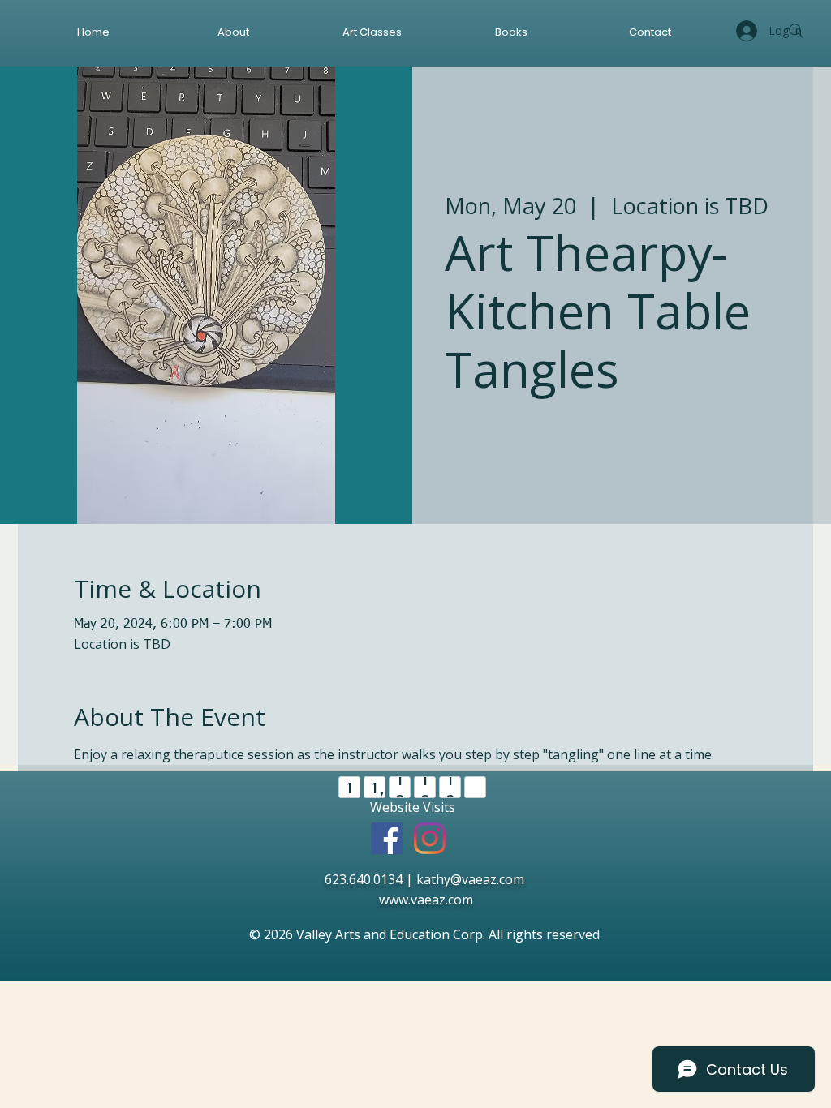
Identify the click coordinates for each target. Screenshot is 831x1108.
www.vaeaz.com (427, 899)
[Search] (796, 31)
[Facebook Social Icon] (387, 838)
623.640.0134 (362, 879)
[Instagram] (430, 838)
